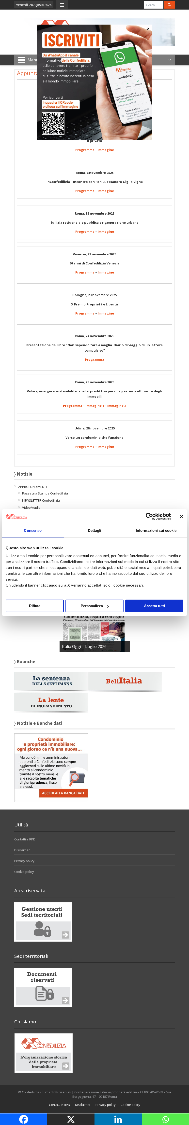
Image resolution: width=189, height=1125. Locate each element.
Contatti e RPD (24, 839)
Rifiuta (34, 606)
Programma (84, 150)
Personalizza (92, 606)
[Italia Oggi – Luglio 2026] (95, 629)
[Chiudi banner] (181, 516)
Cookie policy (24, 871)
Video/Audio (31, 507)
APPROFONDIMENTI (32, 486)
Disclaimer (22, 850)
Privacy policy (24, 861)
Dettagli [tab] (94, 530)
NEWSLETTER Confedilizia (41, 500)
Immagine (106, 150)
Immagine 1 (94, 405)
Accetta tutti (154, 606)
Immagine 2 (116, 405)
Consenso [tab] (33, 530)
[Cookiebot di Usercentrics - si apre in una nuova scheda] (149, 516)
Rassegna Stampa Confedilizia (45, 493)
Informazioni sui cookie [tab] (156, 530)
